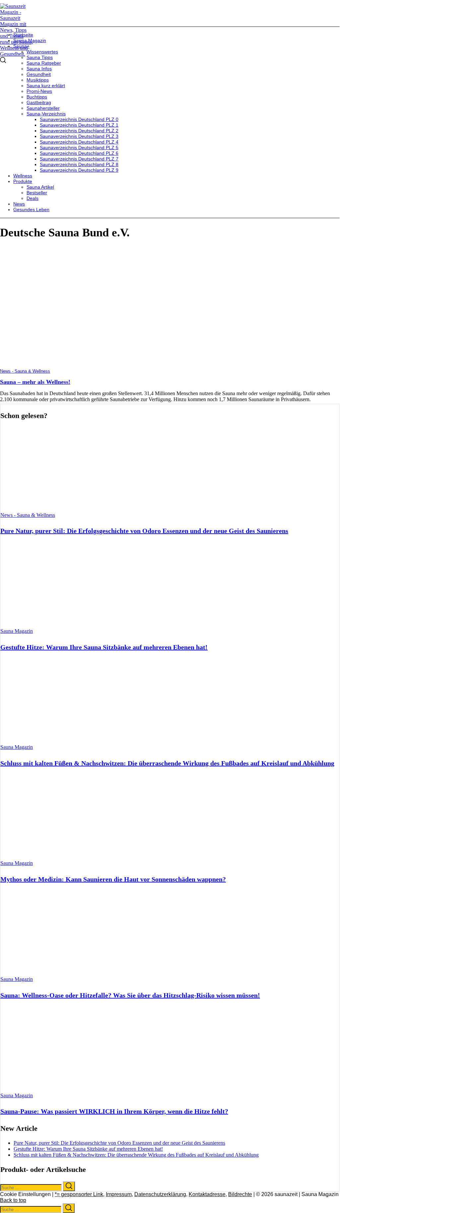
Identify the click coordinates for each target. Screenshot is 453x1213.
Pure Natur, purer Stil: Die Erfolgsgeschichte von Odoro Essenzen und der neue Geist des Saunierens (144, 530)
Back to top (13, 1200)
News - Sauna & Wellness (25, 371)
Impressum (119, 1194)
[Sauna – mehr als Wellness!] (94, 365)
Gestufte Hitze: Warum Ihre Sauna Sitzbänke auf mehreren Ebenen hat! (104, 647)
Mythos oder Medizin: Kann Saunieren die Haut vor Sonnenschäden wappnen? (113, 879)
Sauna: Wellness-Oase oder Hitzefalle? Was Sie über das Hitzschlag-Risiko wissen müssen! (130, 995)
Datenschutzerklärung (160, 1194)
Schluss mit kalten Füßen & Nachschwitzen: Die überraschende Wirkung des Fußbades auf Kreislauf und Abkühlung (167, 763)
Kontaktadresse (207, 1194)
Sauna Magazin (16, 631)
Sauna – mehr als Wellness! (35, 382)
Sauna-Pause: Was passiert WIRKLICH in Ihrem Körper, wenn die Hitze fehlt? (114, 1111)
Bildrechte (240, 1194)
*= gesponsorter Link (79, 1194)
